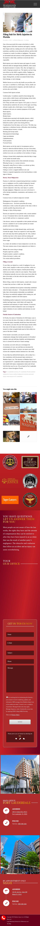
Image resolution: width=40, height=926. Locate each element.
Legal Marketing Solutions (13, 921)
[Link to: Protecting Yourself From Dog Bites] (11, 436)
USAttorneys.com (25, 921)
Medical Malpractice (18, 40)
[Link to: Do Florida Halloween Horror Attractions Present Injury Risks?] (28, 436)
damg (27, 40)
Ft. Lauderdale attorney (12, 371)
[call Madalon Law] (3, 917)
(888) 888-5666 (22, 824)
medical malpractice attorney (21, 374)
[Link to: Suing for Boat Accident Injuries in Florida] (28, 422)
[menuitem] (34, 4)
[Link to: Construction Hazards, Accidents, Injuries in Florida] (11, 419)
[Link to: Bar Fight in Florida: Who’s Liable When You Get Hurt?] (11, 397)
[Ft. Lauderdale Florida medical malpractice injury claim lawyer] (17, 22)
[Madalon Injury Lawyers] (16, 4)
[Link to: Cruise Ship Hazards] (28, 408)
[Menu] (34, 4)
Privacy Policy (15, 715)
